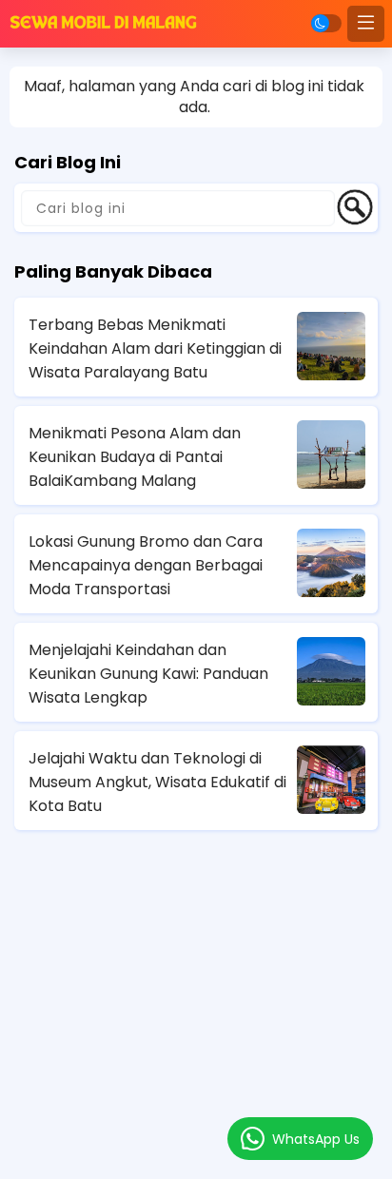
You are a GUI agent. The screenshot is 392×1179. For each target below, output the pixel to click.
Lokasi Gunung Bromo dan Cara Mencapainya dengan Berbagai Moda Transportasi (146, 565)
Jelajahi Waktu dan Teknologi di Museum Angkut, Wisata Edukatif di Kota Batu (157, 782)
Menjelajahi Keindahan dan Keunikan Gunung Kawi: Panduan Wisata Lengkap (148, 673)
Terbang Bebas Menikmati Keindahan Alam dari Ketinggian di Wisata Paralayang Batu (155, 348)
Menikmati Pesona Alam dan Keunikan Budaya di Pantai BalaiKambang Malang (135, 457)
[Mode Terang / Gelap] (326, 23)
